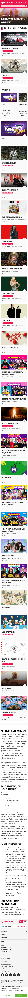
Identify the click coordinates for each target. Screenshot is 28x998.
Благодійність (4, 938)
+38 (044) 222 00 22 (6, 947)
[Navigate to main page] (7, 2)
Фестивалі (9, 15)
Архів (2, 986)
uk (21, 922)
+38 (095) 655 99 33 (6, 952)
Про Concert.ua (4, 931)
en (25, 922)
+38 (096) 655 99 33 (6, 949)
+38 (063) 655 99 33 (6, 954)
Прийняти (20, 995)
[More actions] (24, 45)
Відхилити (7, 995)
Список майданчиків (10, 986)
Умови (2, 941)
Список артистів (19, 986)
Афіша (3, 15)
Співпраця (3, 934)
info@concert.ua (5, 958)
